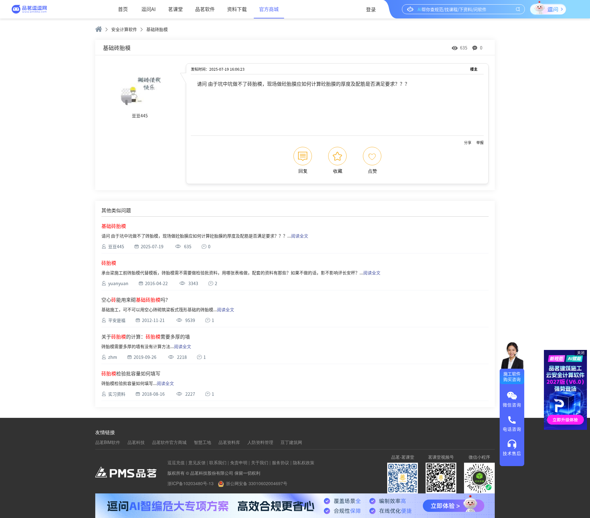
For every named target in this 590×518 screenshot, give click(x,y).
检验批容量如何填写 (130, 373)
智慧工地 (202, 442)
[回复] (302, 156)
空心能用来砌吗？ (135, 299)
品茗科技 (136, 442)
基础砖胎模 (157, 29)
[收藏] (337, 156)
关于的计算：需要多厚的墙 (145, 336)
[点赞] (372, 156)
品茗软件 (205, 9)
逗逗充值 (176, 462)
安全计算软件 (124, 29)
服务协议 (280, 462)
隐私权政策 (303, 462)
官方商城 (269, 9)
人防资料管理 (260, 442)
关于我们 (259, 462)
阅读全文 (299, 236)
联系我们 (217, 462)
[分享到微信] (467, 142)
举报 (480, 142)
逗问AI (148, 9)
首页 (123, 9)
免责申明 (238, 462)
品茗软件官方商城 (169, 442)
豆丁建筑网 (291, 442)
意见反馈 (197, 462)
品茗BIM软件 (107, 442)
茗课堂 (175, 9)
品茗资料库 (229, 442)
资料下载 (237, 9)
